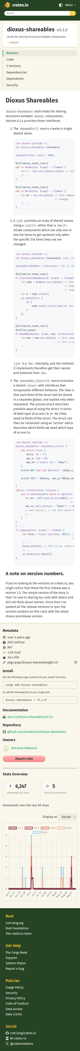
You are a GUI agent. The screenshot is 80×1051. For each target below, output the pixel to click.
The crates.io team (19, 933)
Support (11, 958)
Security (12, 85)
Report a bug (15, 968)
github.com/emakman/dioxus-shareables (36, 732)
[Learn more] (75, 663)
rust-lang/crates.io (21, 1033)
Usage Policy (14, 987)
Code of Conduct (17, 1003)
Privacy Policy (15, 998)
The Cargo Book (16, 952)
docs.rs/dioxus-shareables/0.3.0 (30, 717)
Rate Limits (14, 1014)
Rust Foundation (17, 928)
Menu (69, 5)
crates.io (20, 5)
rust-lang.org (14, 923)
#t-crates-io (16, 1038)
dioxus (13, 42)
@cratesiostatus (19, 1044)
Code (10, 59)
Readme (12, 53)
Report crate (24, 758)
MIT (9, 647)
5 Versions (13, 66)
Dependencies (16, 72)
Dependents (14, 79)
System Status (16, 963)
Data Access (14, 1009)
